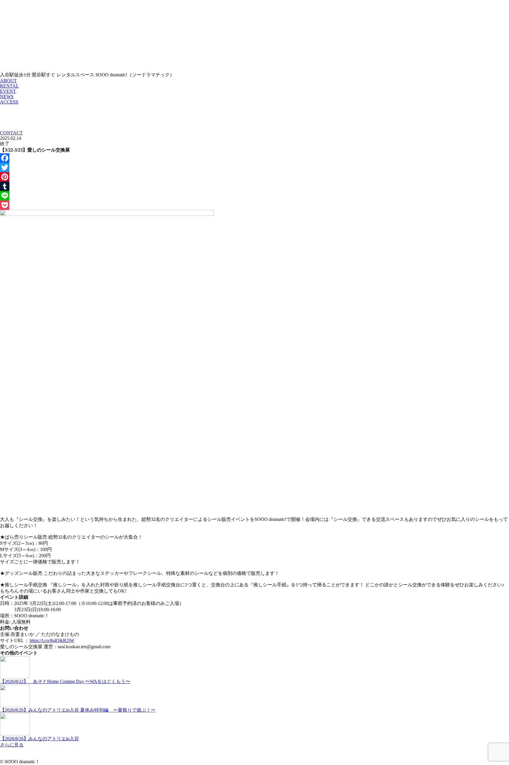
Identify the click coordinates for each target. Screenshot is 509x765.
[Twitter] (254, 167)
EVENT (8, 91)
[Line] (254, 195)
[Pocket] (254, 205)
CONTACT (11, 132)
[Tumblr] (254, 186)
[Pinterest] (254, 177)
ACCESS (9, 101)
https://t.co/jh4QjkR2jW (52, 640)
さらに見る (12, 744)
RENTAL (9, 85)
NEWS (7, 96)
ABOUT (8, 80)
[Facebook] (254, 158)
